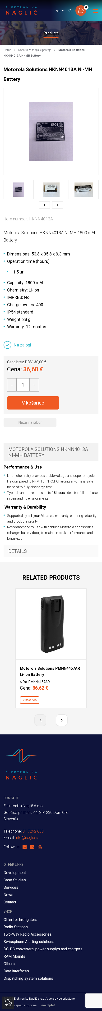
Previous (44, 205)
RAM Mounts (15, 956)
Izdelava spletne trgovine (20, 1005)
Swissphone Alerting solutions (29, 941)
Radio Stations (16, 927)
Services (11, 887)
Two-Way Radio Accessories (28, 934)
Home (7, 50)
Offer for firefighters (20, 919)
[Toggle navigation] (95, 11)
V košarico (33, 403)
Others (9, 963)
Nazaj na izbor (30, 422)
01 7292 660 (33, 831)
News (8, 895)
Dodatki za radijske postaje (34, 50)
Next (57, 205)
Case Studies (15, 880)
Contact (10, 902)
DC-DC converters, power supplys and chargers (43, 949)
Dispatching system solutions (28, 978)
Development (15, 872)
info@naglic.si (26, 837)
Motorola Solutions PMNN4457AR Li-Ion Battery (50, 671)
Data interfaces (16, 971)
